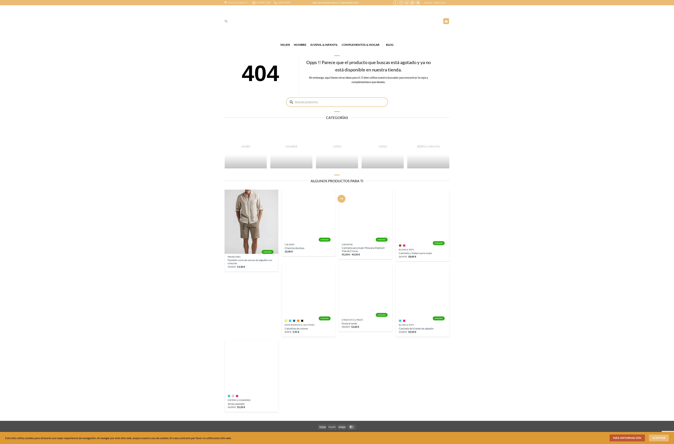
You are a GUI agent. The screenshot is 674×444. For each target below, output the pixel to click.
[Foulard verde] (365, 291)
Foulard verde (349, 323)
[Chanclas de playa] (308, 216)
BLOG (390, 44)
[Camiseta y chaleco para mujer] (422, 216)
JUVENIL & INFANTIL (324, 44)
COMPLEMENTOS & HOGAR (360, 44)
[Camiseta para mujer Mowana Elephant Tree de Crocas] (365, 216)
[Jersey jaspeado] (251, 366)
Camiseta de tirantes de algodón (416, 328)
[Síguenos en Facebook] (395, 2)
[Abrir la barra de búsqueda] (226, 21)
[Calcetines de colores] (308, 291)
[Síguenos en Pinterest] (412, 2)
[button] (435, 2)
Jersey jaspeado (236, 403)
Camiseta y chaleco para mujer (415, 253)
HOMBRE (300, 44)
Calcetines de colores (296, 328)
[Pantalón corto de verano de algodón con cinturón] (251, 222)
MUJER (285, 44)
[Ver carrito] (446, 21)
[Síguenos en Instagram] (401, 2)
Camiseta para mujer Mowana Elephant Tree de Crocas (363, 249)
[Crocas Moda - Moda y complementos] (337, 21)
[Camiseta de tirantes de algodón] (422, 291)
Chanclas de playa (294, 247)
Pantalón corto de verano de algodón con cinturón (250, 262)
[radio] (400, 245)
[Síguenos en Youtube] (417, 2)
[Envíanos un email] (406, 2)
